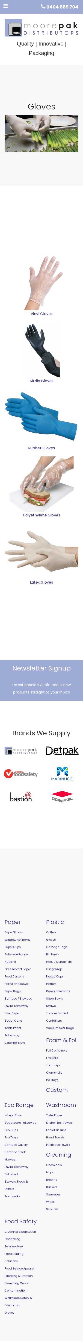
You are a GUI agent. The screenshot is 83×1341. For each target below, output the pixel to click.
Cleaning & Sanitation (20, 1232)
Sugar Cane (13, 1021)
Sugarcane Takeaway (20, 1123)
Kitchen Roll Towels (59, 1123)
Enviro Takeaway (16, 1006)
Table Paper (13, 1028)
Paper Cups (13, 947)
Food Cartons (14, 976)
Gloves (51, 940)
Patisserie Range (16, 954)
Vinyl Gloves (42, 313)
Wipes (50, 1202)
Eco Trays (11, 1137)
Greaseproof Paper (18, 969)
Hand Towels (55, 1137)
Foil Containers (56, 1050)
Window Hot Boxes (17, 940)
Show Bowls (54, 998)
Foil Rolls (52, 1058)
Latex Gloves (41, 582)
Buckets (51, 1187)
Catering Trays (15, 1043)
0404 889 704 (61, 7)
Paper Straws (14, 932)
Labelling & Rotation (19, 1276)
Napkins (10, 962)
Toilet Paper (54, 1115)
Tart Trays (53, 1065)
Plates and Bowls (17, 984)
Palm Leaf (11, 1174)
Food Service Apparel (19, 1268)
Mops (50, 1172)
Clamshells (54, 1073)
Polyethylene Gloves (41, 515)
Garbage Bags (56, 947)
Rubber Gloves (41, 448)
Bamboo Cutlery (16, 1145)
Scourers (52, 1209)
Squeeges (53, 1194)
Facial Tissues (56, 1130)
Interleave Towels (58, 1145)
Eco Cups (11, 1130)
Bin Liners (52, 954)
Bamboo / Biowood (18, 998)
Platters (51, 984)
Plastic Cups (55, 976)
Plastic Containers (59, 962)
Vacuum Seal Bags (60, 1028)
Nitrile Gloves (41, 381)
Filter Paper (12, 1013)
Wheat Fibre (13, 1115)
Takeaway (12, 1035)
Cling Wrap (54, 969)
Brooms (51, 1180)
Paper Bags (13, 991)
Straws (51, 1006)
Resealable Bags (58, 991)
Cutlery (51, 932)
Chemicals (54, 1165)
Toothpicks (12, 1196)
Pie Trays (52, 1080)
